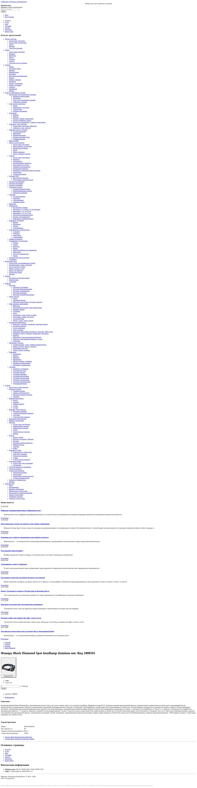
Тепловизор (17, 172)
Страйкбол (13, 259)
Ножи (15, 150)
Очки (15, 313)
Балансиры (17, 354)
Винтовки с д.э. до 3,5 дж (22, 211)
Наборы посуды (18, 445)
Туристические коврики (21, 417)
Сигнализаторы (18, 319)
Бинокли (16, 159)
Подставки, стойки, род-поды (23, 317)
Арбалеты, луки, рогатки (18, 124)
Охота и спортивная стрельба (15, 93)
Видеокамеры (14, 487)
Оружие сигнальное (16, 183)
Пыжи (15, 256)
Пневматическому (19, 135)
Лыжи (15, 106)
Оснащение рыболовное (17, 322)
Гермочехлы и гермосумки (22, 452)
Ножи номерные (19, 152)
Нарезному (17, 133)
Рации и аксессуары (16, 495)
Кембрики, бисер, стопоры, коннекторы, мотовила (31, 333)
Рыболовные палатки (20, 428)
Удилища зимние (19, 372)
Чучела (15, 226)
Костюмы (12, 74)
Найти (3, 11)
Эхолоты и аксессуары (17, 498)
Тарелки (16, 446)
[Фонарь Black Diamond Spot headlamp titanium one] (8, 677)
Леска (15, 298)
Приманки (17, 224)
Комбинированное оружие (22, 191)
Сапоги (11, 61)
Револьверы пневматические (23, 219)
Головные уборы (15, 68)
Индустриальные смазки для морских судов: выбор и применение (25, 524)
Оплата (7, 28)
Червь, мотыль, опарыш (21, 350)
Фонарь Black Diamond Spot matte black (18, 737)
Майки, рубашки (15, 80)
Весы (11, 485)
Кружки (16, 441)
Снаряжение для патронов (18, 241)
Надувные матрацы (20, 411)
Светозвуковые (18, 200)
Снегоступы (17, 109)
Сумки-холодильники (16, 471)
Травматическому (19, 139)
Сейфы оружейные (15, 239)
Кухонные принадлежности (23, 443)
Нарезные (16, 198)
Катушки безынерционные (22, 289)
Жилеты (12, 70)
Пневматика (13, 206)
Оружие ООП (14, 176)
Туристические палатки (21, 432)
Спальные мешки (15, 461)
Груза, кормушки (19, 328)
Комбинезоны (14, 72)
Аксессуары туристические (18, 387)
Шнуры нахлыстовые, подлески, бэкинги (27, 302)
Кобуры (15, 115)
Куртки (11, 78)
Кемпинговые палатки (21, 426)
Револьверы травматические (23, 180)
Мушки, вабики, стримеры (22, 361)
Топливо (16, 396)
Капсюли (16, 246)
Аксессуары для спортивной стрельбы (22, 94)
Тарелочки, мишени (20, 102)
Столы (15, 406)
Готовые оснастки (19, 326)
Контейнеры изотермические (23, 476)
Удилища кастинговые (21, 376)
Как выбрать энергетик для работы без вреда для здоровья (23, 578)
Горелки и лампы (15, 389)
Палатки (12, 422)
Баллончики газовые (20, 207)
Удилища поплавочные (21, 380)
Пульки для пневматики (21, 217)
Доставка (8, 26)
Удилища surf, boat (19, 371)
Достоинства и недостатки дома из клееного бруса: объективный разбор (27, 631)
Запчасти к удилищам (20, 369)
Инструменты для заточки (22, 146)
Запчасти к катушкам (20, 287)
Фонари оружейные (20, 111)
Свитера (12, 87)
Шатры (15, 434)
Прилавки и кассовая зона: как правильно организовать (22, 604)
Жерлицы (16, 306)
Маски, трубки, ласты (16, 269)
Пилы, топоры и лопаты (21, 154)
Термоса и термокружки (17, 480)
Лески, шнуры (14, 296)
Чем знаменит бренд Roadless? (12, 551)
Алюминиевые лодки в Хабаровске (14, 564)
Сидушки (16, 415)
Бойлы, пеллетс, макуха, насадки (24, 346)
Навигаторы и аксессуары (18, 491)
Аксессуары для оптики (21, 157)
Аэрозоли (16, 232)
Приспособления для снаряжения (25, 250)
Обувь (7, 50)
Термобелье (13, 89)
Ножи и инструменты (16, 143)
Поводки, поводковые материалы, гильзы (27, 339)
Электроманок (18, 228)
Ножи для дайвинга (16, 270)
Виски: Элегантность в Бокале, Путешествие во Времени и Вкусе (25, 591)
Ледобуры (16, 311)
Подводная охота (11, 261)
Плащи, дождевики (16, 83)
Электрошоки (18, 237)
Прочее (7, 276)
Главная (7, 20)
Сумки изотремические (21, 478)
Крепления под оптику (21, 165)
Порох (15, 248)
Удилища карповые (20, 374)
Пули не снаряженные (21, 254)
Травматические (19, 202)
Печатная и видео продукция (19, 278)
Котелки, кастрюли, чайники (23, 439)
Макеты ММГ (14, 141)
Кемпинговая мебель (16, 398)
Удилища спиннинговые (21, 382)
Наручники (17, 235)
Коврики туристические (17, 409)
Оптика (11, 156)
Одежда (7, 65)
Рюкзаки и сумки (15, 450)
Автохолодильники (20, 472)
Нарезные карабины (20, 193)
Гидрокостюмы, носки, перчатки (20, 265)
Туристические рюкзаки (21, 459)
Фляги (15, 448)
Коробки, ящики (19, 309)
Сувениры (12, 282)
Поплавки (16, 341)
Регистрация (9, 17)
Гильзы (15, 243)
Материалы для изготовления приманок (27, 337)
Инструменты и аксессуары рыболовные (27, 308)
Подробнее (5, 518)
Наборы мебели (18, 404)
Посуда (11, 435)
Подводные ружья (15, 272)
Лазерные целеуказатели (21, 167)
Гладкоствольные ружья (21, 189)
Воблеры (16, 358)
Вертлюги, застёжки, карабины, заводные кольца (30, 324)
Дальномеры (17, 161)
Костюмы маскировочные (18, 76)
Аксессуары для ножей (21, 144)
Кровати (16, 402)
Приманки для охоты (16, 220)
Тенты (15, 430)
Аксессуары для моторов (17, 43)
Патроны (12, 194)
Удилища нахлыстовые (21, 378)
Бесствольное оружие (20, 178)
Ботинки (12, 54)
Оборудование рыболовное (18, 304)
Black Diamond (10, 648)
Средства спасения (15, 48)
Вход (6, 15)
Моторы (12, 46)
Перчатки (12, 81)
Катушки (12, 285)
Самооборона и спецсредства (19, 230)
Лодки (11, 44)
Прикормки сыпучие (20, 348)
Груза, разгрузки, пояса (17, 267)
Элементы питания (15, 497)
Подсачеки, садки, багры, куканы (25, 315)
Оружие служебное (16, 185)
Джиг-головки (18, 330)
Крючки (16, 335)
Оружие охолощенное (16, 182)
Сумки (15, 458)
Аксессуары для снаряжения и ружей (22, 263)
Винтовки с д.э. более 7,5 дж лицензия (26, 209)
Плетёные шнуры (19, 300)
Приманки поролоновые (21, 363)
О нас (7, 22)
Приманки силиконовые (21, 365)
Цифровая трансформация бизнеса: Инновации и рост (21, 510)
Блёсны (15, 356)
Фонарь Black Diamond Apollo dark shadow (19, 739)
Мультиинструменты (20, 148)
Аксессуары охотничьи (17, 104)
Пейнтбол (12, 204)
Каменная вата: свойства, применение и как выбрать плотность (25, 537)
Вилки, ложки (18, 437)
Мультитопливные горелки (22, 395)
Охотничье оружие (15, 187)
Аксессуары (17, 474)
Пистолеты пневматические (23, 215)
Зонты (15, 400)
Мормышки (17, 359)
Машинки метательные (21, 96)
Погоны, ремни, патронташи (23, 119)
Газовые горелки (19, 391)
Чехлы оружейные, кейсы (22, 120)
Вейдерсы (12, 56)
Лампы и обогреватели (21, 393)
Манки (15, 222)
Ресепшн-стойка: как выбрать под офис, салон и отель (21, 618)
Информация (9, 697)
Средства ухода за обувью (18, 63)
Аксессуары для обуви (17, 52)
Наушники (17, 98)
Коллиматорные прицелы (22, 163)
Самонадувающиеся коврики (23, 413)
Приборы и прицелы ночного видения (26, 170)
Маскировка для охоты (21, 107)
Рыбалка (8, 283)
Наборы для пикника (16, 421)
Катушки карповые (20, 293)
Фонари (12, 274)
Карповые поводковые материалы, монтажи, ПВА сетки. (33, 332)
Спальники (17, 465)
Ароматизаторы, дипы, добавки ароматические (29, 345)
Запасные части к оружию (18, 130)
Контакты (8, 30)
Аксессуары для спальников (23, 463)
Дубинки (16, 233)
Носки (11, 57)
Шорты (11, 91)
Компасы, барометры (16, 489)
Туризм (7, 385)
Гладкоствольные (19, 196)
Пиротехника (13, 280)
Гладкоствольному (19, 131)
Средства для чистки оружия (19, 257)
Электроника (9, 484)
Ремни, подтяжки (15, 85)
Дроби (15, 245)
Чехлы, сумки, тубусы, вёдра (23, 320)
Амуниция (13, 113)
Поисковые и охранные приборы (20, 493)
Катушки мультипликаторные (23, 295)
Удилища (12, 367)
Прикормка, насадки (16, 343)
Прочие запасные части (21, 137)
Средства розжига (15, 469)
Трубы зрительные (19, 174)
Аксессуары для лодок (17, 41)
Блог (6, 24)
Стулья (15, 408)
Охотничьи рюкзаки (20, 456)
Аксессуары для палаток (21, 424)
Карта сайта (9, 31)
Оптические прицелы (20, 169)
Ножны (15, 117)
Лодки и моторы (11, 39)
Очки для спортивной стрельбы (24, 100)
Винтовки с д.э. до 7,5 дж (22, 213)
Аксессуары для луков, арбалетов (25, 126)
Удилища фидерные (20, 383)
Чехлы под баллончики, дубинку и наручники (29, 122)
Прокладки (17, 252)
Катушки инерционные (21, 291)
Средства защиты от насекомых (20, 467)
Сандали (12, 59)
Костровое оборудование (17, 419)
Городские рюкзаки (20, 454)
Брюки (11, 67)
